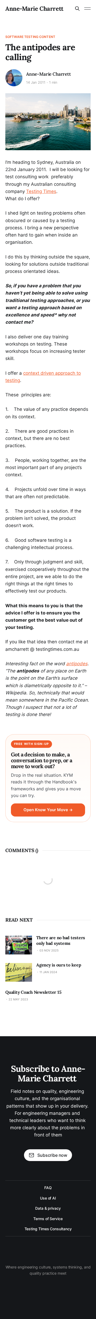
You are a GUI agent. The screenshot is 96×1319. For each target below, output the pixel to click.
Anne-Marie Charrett (34, 8)
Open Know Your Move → (48, 809)
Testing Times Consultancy (48, 1229)
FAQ (48, 1187)
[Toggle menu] (87, 9)
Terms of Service (48, 1218)
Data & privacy (48, 1208)
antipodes (76, 663)
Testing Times (41, 191)
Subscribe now (52, 1155)
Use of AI (48, 1198)
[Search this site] (77, 9)
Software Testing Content (30, 37)
